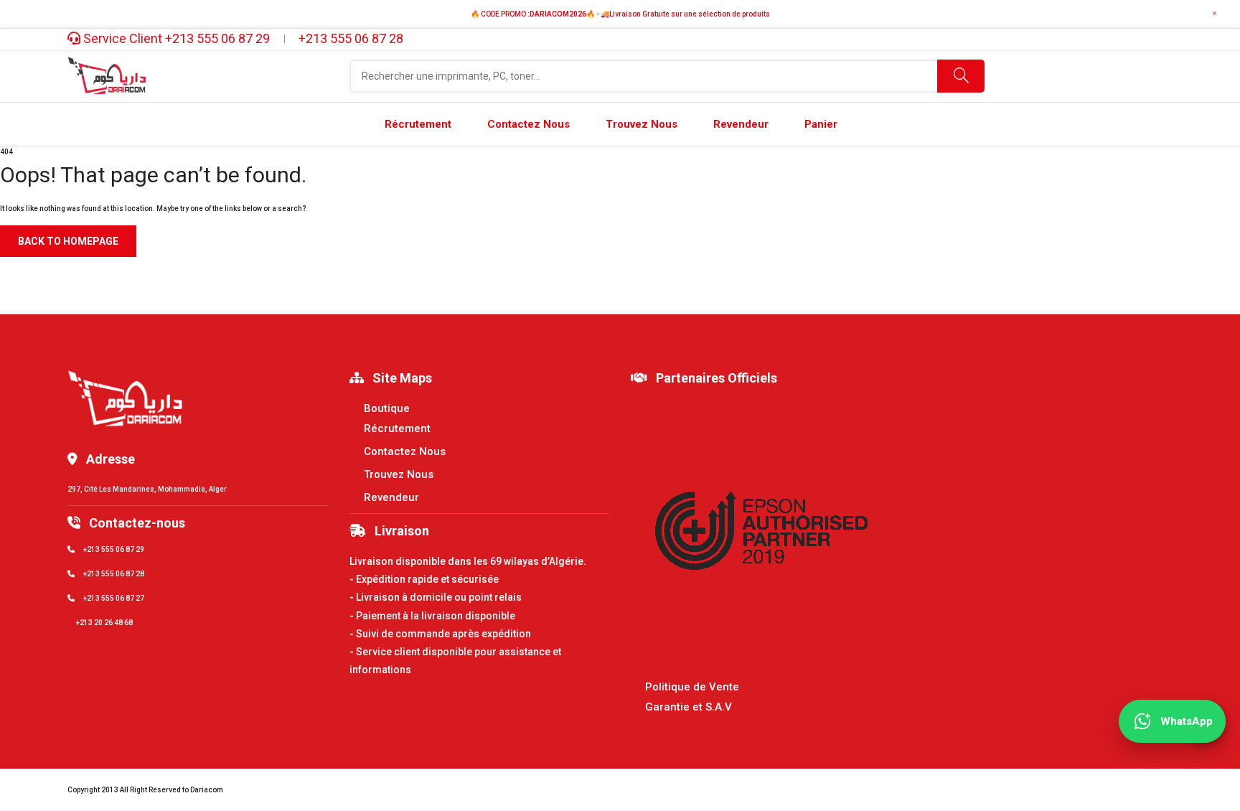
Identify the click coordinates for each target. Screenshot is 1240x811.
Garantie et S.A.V (688, 706)
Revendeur (391, 497)
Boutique (387, 408)
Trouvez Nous (398, 474)
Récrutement (397, 428)
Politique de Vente (692, 686)
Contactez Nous (405, 451)
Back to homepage (68, 241)
